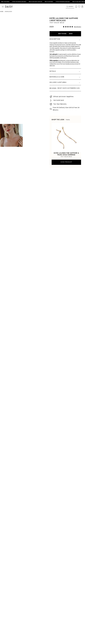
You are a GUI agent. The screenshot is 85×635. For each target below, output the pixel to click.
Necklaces (8, 11)
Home (2, 11)
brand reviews (77, 26)
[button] (82, 7)
